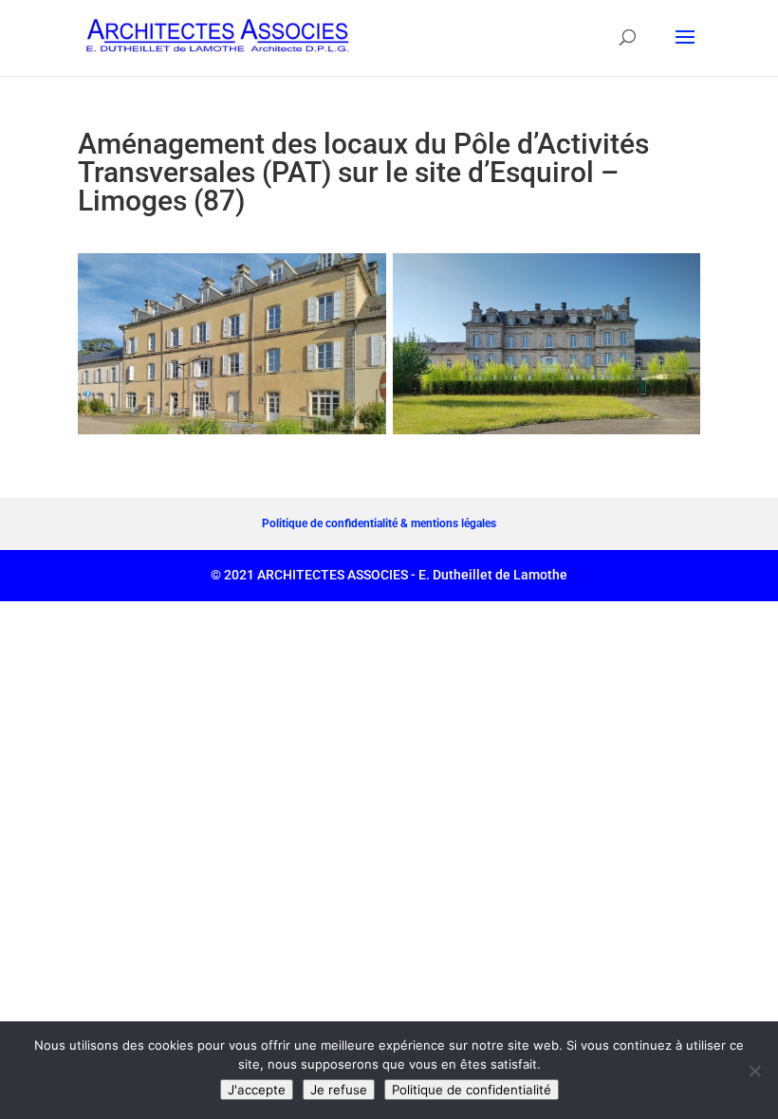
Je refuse (338, 1089)
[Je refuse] (754, 1070)
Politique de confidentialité (471, 1089)
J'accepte (257, 1089)
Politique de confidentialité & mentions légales (379, 523)
